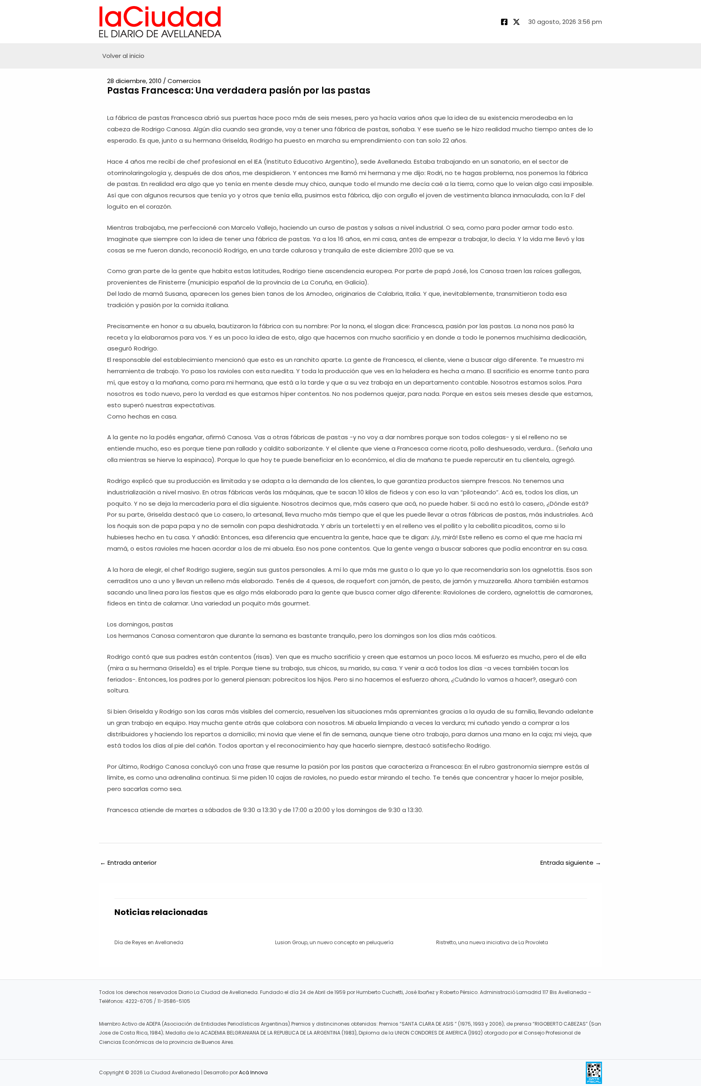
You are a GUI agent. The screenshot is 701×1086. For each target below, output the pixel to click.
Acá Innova (253, 1072)
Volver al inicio (123, 55)
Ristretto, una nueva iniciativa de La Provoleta (492, 942)
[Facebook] (504, 22)
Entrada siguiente (570, 862)
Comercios (184, 81)
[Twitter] (516, 22)
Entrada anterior (128, 862)
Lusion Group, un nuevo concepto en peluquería (334, 942)
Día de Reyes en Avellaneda (148, 942)
